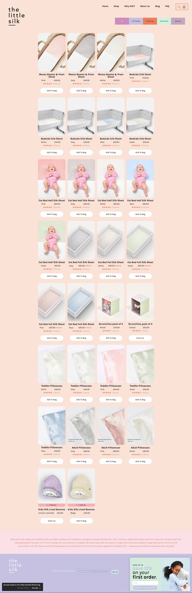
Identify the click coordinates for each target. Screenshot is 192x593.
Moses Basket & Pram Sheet (51, 75)
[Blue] (110, 116)
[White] (110, 52)
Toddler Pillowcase (51, 385)
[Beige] (81, 487)
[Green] (140, 116)
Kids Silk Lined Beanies (51, 509)
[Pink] (52, 52)
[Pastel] (110, 302)
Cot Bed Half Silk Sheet (52, 200)
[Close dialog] (188, 559)
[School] (140, 302)
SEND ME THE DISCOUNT (145, 588)
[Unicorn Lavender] (52, 487)
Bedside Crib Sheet (140, 74)
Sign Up (115, 572)
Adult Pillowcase (81, 447)
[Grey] (81, 52)
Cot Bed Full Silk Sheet (81, 262)
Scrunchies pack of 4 (111, 324)
